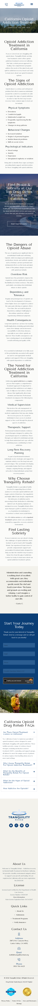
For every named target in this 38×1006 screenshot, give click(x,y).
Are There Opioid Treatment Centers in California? (15, 733)
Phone (19, 964)
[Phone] (19, 959)
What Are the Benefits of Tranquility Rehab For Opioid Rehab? (16, 773)
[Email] (19, 948)
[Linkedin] (22, 825)
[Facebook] (11, 825)
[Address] (19, 934)
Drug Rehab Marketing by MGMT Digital (19, 982)
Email (19, 952)
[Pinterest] (27, 825)
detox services (16, 517)
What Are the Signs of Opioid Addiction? (16, 782)
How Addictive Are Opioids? (15, 788)
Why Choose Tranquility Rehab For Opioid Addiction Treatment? (17, 764)
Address (19, 938)
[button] (32, 4)
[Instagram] (16, 825)
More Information (19, 897)
